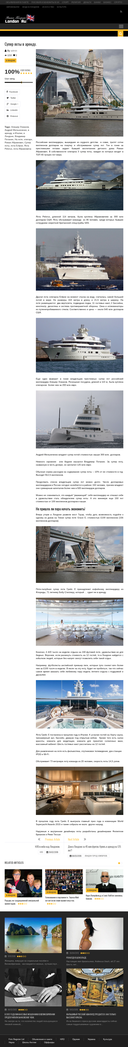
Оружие (76, 1039)
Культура (61, 7)
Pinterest (13, 116)
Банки (97, 2)
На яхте (19, 139)
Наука (11, 1042)
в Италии (17, 133)
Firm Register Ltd (16, 1039)
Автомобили (12, 7)
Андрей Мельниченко (16, 130)
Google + (14, 104)
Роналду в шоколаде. (76, 957)
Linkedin (13, 110)
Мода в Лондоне (30, 7)
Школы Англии (29, 1042)
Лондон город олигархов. (96, 855)
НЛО (41, 852)
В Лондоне (10, 60)
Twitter (13, 98)
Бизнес (107, 2)
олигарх (28, 139)
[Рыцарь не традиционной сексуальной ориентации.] (23, 883)
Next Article (73, 839)
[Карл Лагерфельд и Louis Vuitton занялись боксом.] (104, 880)
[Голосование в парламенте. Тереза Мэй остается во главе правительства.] (64, 881)
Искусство (48, 7)
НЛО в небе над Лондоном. (47, 846)
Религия (76, 2)
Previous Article (52, 839)
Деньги (87, 2)
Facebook (13, 92)
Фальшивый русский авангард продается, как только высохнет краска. (91, 1016)
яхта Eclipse (17, 145)
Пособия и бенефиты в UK (45, 2)
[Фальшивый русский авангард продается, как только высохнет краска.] (94, 987)
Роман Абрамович (14, 142)
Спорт (65, 2)
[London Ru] (20, 18)
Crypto (118, 2)
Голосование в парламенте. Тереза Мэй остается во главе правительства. (62, 899)
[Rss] (121, 11)
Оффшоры (49, 1042)
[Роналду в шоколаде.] (94, 934)
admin (14, 50)
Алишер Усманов (20, 127)
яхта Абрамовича (22, 148)
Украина (91, 1039)
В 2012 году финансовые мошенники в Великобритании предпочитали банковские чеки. (30, 1016)
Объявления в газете (17, 2)
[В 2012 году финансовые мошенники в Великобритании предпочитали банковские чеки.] (33, 987)
